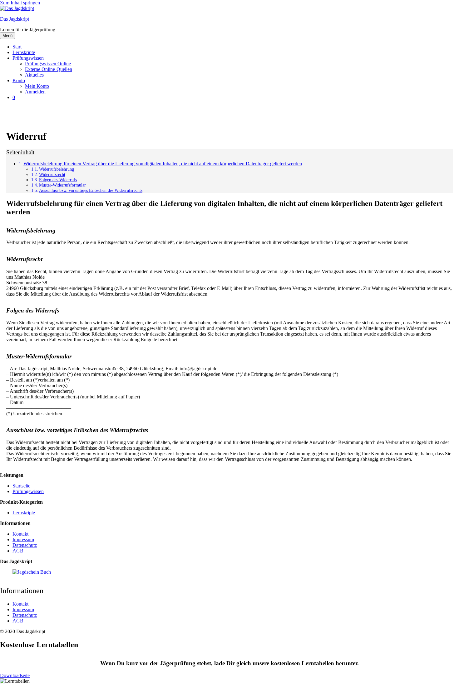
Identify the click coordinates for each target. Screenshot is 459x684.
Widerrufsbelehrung (56, 169)
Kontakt (20, 534)
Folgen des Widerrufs (58, 179)
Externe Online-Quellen (48, 69)
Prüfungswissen (28, 58)
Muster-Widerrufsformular (62, 184)
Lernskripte (23, 52)
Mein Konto (37, 86)
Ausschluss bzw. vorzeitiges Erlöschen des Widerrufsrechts (90, 190)
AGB (17, 550)
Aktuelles (34, 74)
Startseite (21, 485)
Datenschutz (24, 545)
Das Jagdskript (14, 19)
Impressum (23, 539)
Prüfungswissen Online (48, 63)
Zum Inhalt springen (20, 2)
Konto (18, 80)
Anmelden (35, 91)
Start (17, 46)
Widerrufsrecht (52, 174)
